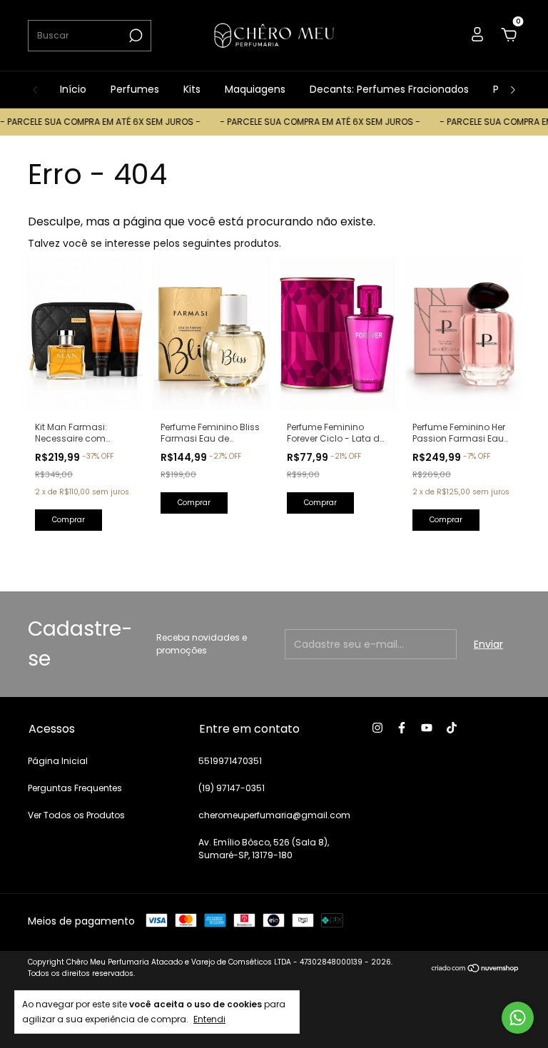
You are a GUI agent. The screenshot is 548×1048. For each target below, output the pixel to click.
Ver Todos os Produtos (76, 815)
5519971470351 (230, 761)
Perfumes (135, 89)
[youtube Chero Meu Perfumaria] (426, 727)
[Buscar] (134, 35)
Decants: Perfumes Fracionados (389, 89)
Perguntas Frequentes (75, 788)
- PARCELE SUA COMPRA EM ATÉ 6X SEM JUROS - (311, 122)
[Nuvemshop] (475, 969)
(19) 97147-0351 (231, 788)
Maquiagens (255, 89)
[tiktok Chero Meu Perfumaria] (451, 727)
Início (73, 89)
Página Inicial (58, 761)
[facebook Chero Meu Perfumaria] (401, 727)
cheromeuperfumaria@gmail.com (274, 815)
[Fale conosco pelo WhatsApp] (518, 1018)
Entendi (209, 1018)
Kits (192, 89)
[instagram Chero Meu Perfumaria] (377, 727)
